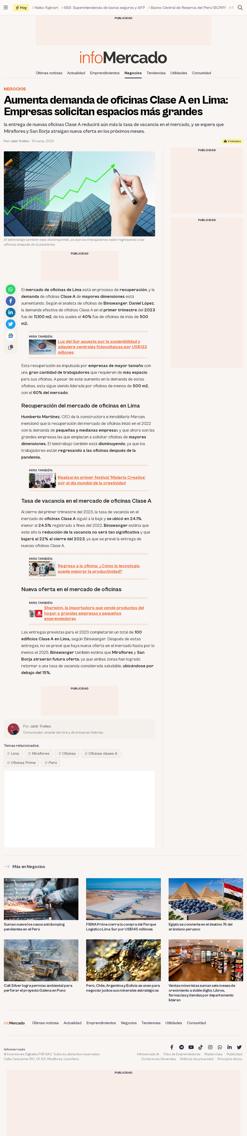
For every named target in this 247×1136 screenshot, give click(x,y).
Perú (52, 763)
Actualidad (76, 73)
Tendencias (156, 73)
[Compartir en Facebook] (10, 301)
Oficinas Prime (23, 763)
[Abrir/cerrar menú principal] (6, 8)
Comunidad (201, 73)
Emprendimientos (105, 73)
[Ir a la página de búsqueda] (240, 8)
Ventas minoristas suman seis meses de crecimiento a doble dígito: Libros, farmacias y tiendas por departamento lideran (202, 992)
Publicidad (234, 1054)
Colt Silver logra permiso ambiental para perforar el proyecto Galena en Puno (38, 988)
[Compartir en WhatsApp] (10, 289)
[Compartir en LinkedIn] (10, 312)
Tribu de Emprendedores (181, 1054)
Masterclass (214, 1054)
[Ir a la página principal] (123, 57)
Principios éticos (230, 1059)
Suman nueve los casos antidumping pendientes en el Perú (34, 926)
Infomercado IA (148, 1054)
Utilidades (179, 73)
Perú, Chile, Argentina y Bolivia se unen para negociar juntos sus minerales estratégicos (123, 988)
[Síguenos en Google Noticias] (10, 336)
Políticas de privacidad (196, 1059)
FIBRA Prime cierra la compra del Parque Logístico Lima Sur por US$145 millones (121, 926)
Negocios (133, 73)
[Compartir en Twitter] (10, 324)
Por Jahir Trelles (16, 141)
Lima (15, 753)
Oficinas (69, 753)
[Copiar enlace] (10, 347)
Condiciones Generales (158, 1059)
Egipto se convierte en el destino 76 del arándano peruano (201, 926)
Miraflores (40, 753)
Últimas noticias (49, 73)
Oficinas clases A (103, 753)
